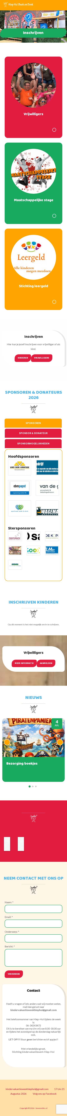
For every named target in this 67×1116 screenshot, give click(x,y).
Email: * (9, 916)
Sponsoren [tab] (33, 423)
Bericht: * (10, 946)
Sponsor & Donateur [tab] (33, 433)
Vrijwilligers (41, 358)
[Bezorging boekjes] (33, 750)
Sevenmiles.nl (41, 1108)
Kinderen (23, 358)
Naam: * (9, 902)
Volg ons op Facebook (44, 1093)
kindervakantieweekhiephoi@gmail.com (27, 1088)
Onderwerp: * (12, 931)
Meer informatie (24, 663)
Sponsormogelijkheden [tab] (33, 443)
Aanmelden (46, 663)
